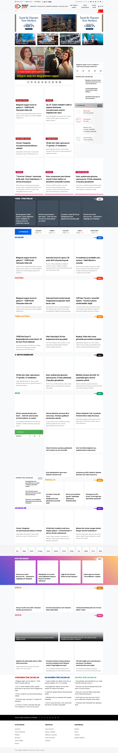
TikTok (108, 81)
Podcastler (103, 32)
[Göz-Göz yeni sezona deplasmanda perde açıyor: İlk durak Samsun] (20, 495)
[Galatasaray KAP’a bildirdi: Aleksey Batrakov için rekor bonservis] (89, 462)
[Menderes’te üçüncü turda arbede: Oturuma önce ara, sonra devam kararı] (80, 84)
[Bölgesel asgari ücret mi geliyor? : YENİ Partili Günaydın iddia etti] (29, 247)
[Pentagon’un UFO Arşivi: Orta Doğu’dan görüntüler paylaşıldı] (94, 487)
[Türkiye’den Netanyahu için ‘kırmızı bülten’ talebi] (89, 597)
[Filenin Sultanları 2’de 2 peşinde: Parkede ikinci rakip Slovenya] (89, 403)
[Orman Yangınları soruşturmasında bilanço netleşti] (29, 518)
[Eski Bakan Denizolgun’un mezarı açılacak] (80, 100)
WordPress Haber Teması (37, 750)
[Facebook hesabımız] (39, 717)
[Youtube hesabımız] (91, 1)
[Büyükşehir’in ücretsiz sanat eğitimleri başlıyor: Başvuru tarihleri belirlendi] (47, 566)
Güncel (25, 100)
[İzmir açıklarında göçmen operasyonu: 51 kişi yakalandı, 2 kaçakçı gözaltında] (59, 364)
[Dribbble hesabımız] (55, 717)
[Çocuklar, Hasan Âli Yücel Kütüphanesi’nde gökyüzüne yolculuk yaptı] (70, 206)
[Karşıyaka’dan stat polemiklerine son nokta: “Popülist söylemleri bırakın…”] (20, 485)
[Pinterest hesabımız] (95, 1)
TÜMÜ (40, 478)
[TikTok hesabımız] (93, 1)
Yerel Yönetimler (104, 51)
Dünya (17, 743)
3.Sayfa (49, 138)
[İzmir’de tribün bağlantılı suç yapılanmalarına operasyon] (89, 438)
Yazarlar (103, 13)
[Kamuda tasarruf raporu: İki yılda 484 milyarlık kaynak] (59, 247)
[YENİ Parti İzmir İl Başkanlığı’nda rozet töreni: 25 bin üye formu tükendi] (29, 326)
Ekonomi (102, 38)
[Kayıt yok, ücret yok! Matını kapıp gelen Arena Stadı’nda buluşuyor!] (20, 503)
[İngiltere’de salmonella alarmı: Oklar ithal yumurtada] (29, 651)
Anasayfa (102, 28)
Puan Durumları (50, 738)
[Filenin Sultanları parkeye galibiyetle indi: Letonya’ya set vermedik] (59, 438)
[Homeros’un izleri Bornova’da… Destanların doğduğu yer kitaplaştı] (92, 206)
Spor (101, 44)
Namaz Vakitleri (50, 732)
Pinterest (108, 85)
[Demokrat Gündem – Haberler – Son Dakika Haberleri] (21, 7)
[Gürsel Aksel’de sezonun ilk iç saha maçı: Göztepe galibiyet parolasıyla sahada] (59, 403)
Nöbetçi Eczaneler (51, 735)
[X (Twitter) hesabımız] (108, 67)
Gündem (102, 35)
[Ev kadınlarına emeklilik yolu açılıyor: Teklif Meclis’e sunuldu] (89, 247)
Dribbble (108, 90)
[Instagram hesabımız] (88, 1)
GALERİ (19, 1)
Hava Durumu (49, 729)
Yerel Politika (19, 740)
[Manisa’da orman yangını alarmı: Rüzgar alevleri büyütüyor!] (89, 518)
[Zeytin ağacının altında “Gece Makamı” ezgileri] (92, 566)
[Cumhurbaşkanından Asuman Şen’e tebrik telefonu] (80, 92)
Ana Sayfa (104, 9)
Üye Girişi (104, 20)
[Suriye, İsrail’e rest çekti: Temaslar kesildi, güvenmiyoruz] (29, 597)
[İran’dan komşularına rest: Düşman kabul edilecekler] (59, 597)
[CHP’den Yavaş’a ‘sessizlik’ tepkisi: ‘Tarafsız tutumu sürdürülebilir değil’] (89, 288)
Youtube (108, 76)
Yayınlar (47, 740)
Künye (76, 732)
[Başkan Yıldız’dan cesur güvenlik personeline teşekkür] (89, 326)
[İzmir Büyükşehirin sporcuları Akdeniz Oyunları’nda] (59, 462)
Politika (101, 41)
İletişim (76, 729)
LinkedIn (108, 95)
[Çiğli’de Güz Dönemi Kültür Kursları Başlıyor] (70, 566)
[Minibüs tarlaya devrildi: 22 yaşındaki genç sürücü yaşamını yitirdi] (89, 364)
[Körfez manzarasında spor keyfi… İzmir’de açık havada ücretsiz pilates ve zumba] (47, 206)
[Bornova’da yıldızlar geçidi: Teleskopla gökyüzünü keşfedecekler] (74, 487)
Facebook (108, 62)
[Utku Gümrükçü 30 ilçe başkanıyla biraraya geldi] (59, 326)
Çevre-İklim (103, 54)
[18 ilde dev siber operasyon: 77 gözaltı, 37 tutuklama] (29, 364)
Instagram (108, 71)
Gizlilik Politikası (79, 738)
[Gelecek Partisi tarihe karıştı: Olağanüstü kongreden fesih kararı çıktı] (59, 288)
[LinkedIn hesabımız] (58, 717)
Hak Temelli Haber (105, 48)
